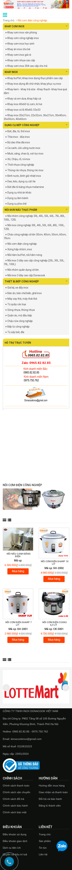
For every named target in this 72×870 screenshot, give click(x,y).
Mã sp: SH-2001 (18, 629)
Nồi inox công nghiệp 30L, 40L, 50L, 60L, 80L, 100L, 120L (34, 227)
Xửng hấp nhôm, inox (19, 249)
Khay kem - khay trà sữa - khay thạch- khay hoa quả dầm (35, 91)
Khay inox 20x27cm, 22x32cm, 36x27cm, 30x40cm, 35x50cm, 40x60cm (35, 117)
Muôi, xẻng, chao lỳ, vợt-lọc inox (25, 153)
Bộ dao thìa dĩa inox (18, 142)
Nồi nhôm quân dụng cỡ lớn (23, 269)
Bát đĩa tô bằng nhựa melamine (25, 186)
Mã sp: (18, 560)
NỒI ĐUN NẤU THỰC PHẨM (21, 209)
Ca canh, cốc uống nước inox (23, 147)
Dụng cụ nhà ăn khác (19, 192)
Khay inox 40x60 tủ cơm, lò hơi (24, 104)
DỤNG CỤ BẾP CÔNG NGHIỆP (22, 125)
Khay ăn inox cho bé (18, 49)
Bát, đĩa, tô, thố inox (18, 131)
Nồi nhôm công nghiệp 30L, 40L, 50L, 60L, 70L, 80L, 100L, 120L (34, 217)
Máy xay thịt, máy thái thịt (22, 298)
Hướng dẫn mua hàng (52, 785)
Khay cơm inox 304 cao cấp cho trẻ (27, 65)
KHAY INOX (11, 72)
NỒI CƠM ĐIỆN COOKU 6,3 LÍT (54, 623)
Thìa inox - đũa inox (18, 136)
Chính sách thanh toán (16, 785)
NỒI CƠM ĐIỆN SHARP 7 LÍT (18, 623)
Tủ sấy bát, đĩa (15, 332)
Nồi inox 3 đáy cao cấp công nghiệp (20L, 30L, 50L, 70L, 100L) (34, 262)
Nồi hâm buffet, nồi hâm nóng (24, 254)
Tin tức (43, 847)
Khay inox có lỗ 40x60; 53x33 (23, 109)
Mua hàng (18, 571)
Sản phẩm (45, 841)
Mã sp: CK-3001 (54, 629)
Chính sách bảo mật (14, 812)
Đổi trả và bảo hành (50, 798)
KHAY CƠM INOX (14, 26)
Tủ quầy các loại (16, 304)
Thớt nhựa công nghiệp (20, 164)
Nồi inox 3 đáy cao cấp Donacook (26, 275)
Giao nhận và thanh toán (53, 792)
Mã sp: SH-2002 (54, 568)
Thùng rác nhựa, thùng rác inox (25, 170)
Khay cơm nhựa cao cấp (21, 60)
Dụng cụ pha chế (16, 203)
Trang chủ (45, 834)
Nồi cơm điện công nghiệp (22, 243)
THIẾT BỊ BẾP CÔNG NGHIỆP (22, 281)
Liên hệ (43, 854)
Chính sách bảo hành (15, 805)
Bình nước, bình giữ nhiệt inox (24, 175)
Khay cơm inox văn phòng (22, 32)
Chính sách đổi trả (13, 798)
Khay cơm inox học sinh (20, 43)
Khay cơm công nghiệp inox (23, 38)
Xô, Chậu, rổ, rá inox (18, 159)
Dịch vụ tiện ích (12, 847)
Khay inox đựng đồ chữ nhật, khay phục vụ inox (34, 83)
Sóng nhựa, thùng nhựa (21, 309)
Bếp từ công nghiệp (18, 326)
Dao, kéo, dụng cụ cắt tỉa (21, 181)
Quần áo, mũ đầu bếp (19, 315)
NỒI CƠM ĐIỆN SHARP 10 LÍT (54, 562)
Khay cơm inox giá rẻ (19, 54)
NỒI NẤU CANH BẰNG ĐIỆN (18, 555)
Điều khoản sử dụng (14, 834)
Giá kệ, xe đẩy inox (17, 287)
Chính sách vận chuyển (16, 792)
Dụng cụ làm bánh (17, 198)
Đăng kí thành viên (50, 805)
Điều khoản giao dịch (15, 841)
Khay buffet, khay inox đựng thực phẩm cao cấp (35, 78)
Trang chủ (8, 20)
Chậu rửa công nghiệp (20, 321)
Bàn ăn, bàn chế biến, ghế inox (24, 293)
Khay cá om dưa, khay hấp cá (24, 98)
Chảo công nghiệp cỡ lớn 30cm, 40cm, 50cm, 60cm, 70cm (35, 236)
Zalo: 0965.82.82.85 (36, 363)
